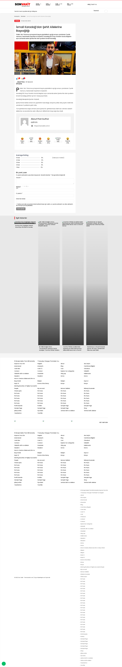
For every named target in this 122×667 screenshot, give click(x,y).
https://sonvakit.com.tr (42, 126)
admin (34, 122)
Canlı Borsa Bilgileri (89, 366)
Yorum (18, 178)
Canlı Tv (40, 368)
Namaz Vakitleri (65, 388)
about (62, 363)
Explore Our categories (67, 371)
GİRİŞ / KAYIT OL (92, 4)
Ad (17, 188)
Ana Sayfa (87, 363)
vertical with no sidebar (68, 410)
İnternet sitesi (20, 199)
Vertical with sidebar (90, 410)
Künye (62, 383)
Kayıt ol (86, 381)
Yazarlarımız (17, 413)
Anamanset (17, 366)
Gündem (17, 21)
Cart (62, 368)
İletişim (40, 381)
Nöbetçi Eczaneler (89, 388)
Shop (85, 408)
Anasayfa (40, 366)
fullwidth (86, 371)
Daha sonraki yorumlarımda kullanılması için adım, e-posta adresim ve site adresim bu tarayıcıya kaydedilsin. (44, 204)
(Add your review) (58, 158)
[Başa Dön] (119, 664)
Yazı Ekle (40, 413)
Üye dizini (40, 410)
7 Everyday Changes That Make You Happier (92, 492)
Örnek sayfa (18, 391)
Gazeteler (40, 373)
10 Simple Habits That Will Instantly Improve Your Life (94, 490)
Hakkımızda (87, 373)
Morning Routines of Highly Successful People (92, 567)
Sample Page (65, 405)
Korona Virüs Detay (43, 383)
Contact (16, 371)
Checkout (87, 368)
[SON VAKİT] (22, 7)
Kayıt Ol (16, 383)
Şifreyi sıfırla (17, 410)
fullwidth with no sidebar (21, 373)
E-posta (19, 193)
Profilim (40, 405)
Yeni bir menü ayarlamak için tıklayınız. (25, 11)
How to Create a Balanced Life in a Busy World (93, 548)
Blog (62, 366)
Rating (18, 187)
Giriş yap (63, 373)
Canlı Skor (17, 368)
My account (41, 388)
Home (62, 376)
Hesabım (17, 376)
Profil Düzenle (18, 405)
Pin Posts (40, 391)
